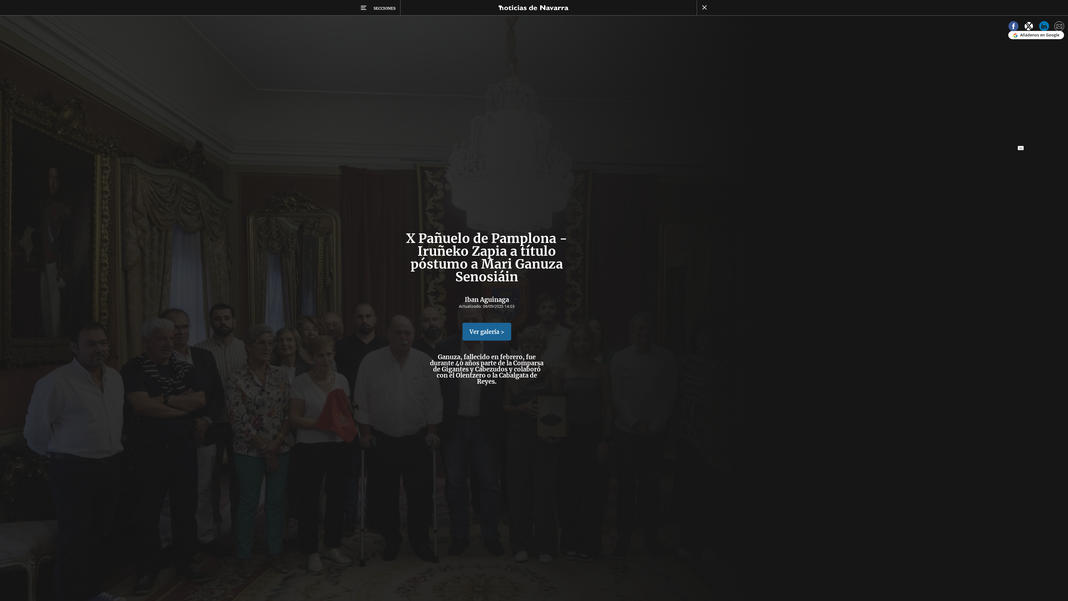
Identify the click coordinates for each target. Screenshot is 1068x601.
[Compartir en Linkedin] (1044, 27)
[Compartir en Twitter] (1029, 27)
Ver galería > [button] (486, 331)
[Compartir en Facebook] (1013, 27)
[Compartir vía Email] (1059, 27)
